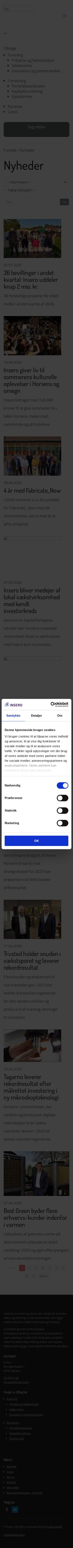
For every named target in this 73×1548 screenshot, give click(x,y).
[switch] (62, 798)
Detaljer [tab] (36, 715)
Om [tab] (59, 715)
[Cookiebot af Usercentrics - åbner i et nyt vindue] (51, 704)
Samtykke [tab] (13, 715)
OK (36, 840)
